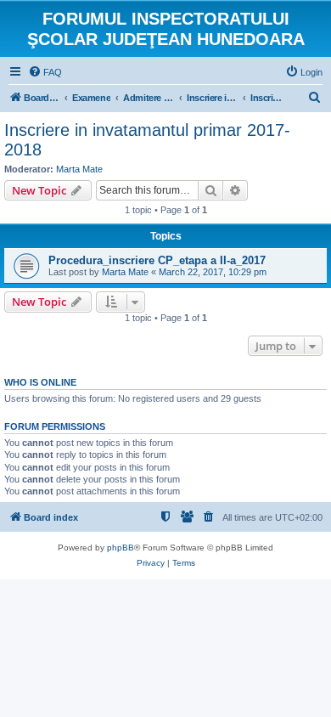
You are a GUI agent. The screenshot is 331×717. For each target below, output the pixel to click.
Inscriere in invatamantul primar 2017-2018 (147, 140)
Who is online (40, 382)
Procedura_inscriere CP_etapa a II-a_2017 (157, 260)
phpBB (120, 547)
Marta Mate (79, 169)
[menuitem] (45, 72)
